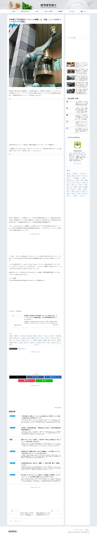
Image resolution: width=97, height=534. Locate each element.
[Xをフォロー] (76, 163)
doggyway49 (77, 150)
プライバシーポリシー (79, 529)
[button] (87, 38)
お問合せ (87, 529)
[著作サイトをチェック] (75, 163)
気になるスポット (13, 348)
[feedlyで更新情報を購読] (78, 163)
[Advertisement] (35, 244)
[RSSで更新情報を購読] (80, 163)
